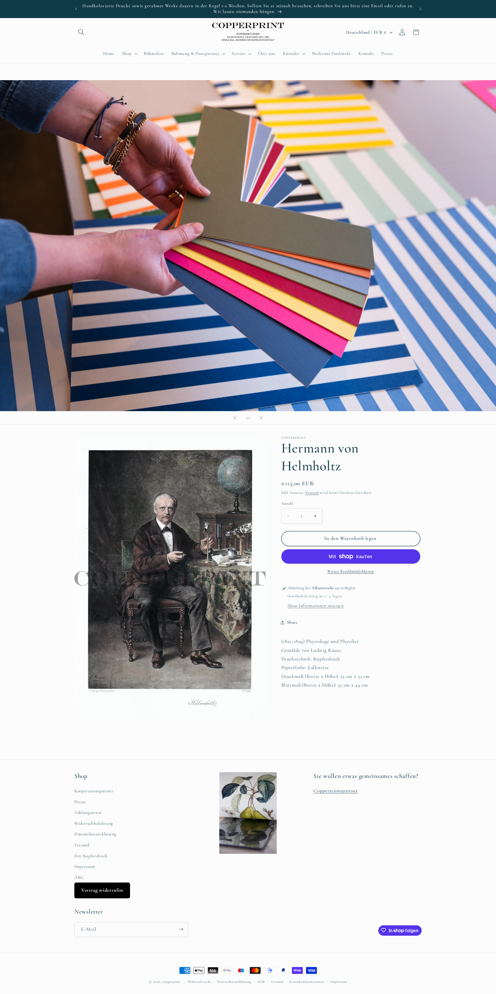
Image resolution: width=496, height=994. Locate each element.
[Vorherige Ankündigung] (76, 9)
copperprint (171, 982)
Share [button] (292, 622)
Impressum (84, 866)
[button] (81, 32)
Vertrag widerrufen (102, 890)
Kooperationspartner (94, 790)
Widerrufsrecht (199, 982)
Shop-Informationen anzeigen (316, 605)
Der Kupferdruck (91, 855)
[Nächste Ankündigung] (420, 9)
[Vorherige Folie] (234, 417)
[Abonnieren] (181, 929)
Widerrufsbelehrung (93, 823)
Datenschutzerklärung (95, 834)
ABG (79, 877)
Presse (80, 801)
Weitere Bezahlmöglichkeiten (350, 571)
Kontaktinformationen (306, 982)
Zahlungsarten (88, 812)
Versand (312, 492)
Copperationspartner (335, 790)
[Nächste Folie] (261, 417)
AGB (261, 982)
